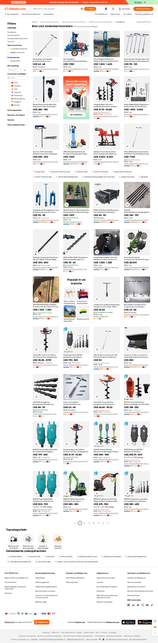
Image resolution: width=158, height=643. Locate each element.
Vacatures (8, 593)
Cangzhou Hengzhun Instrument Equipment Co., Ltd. (46, 69)
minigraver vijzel (82, 172)
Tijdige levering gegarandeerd (46, 587)
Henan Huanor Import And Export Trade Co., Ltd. (46, 316)
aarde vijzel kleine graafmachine (20, 561)
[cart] (113, 9)
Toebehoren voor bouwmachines (100, 22)
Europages (112, 632)
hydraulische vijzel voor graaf (60, 172)
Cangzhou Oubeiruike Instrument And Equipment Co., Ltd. (137, 220)
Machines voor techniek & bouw (73, 22)
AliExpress (46, 632)
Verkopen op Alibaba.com (136, 578)
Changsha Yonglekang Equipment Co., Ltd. (137, 114)
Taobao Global (89, 632)
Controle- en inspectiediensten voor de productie (46, 596)
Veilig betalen (40, 578)
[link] (155, 621)
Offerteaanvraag (72, 582)
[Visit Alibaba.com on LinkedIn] (133, 605)
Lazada (79, 632)
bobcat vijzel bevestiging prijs (68, 177)
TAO (97, 632)
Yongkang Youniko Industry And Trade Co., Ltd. (107, 116)
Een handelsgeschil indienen (107, 587)
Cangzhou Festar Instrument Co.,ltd (46, 220)
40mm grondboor (67, 556)
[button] (81, 8)
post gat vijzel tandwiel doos (137, 556)
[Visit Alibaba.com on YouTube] (147, 605)
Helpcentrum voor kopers (106, 578)
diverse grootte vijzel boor (123, 172)
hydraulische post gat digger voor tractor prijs (99, 177)
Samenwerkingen (133, 595)
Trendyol (104, 632)
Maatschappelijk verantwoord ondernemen (15, 588)
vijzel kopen (50, 556)
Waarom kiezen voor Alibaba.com (16, 578)
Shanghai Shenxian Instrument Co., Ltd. (137, 69)
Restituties (101, 591)
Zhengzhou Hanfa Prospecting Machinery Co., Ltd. (46, 267)
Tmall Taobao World (68, 632)
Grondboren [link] (120, 22)
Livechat (100, 582)
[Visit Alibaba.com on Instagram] (142, 605)
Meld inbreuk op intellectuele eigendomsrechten (107, 596)
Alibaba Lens (9, 622)
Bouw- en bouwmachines (50, 22)
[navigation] (17, 272)
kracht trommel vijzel (101, 172)
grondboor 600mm (16, 556)
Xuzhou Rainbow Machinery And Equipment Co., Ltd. (46, 114)
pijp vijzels (144, 177)
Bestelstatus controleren (136, 587)
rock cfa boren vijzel (44, 561)
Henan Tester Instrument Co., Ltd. (136, 163)
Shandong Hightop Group (72, 222)
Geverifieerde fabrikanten (75, 578)
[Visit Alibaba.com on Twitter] (138, 605)
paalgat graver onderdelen (112, 556)
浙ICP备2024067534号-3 (138, 639)
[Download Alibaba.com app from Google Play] (145, 622)
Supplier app (80, 622)
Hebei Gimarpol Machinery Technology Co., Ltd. (107, 162)
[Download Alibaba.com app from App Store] (128, 622)
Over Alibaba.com (11, 573)
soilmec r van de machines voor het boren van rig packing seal (77, 561)
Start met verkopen (134, 582)
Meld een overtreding (104, 602)
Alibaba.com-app (112, 622)
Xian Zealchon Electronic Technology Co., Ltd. (46, 162)
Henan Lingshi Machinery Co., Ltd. (75, 69)
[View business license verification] (100, 639)
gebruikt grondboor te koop (88, 556)
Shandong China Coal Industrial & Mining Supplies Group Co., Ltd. (76, 162)
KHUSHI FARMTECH (101, 316)
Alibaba (34, 22)
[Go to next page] (108, 523)
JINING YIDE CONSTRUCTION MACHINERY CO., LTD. (107, 69)
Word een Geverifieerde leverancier (140, 591)
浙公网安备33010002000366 (117, 639)
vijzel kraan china (34, 556)
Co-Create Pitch (10, 582)
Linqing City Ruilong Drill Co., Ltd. (75, 269)
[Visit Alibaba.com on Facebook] (128, 605)
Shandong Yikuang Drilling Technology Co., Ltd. (107, 220)
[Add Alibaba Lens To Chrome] (41, 622)
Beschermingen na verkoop (45, 591)
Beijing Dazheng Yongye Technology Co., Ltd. (107, 267)
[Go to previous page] (75, 523)
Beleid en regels (41, 602)
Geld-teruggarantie (42, 582)
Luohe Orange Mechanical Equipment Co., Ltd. (137, 267)
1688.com (55, 632)
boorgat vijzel (40, 172)
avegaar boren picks (127, 177)
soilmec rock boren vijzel (44, 177)
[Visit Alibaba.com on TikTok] (151, 605)
